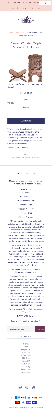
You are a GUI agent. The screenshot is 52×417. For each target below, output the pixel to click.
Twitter (27, 157)
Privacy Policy (26, 372)
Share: (26, 154)
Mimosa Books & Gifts (33, 408)
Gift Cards (26, 358)
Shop (26, 347)
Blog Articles (26, 349)
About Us (26, 352)
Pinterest (37, 157)
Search (26, 344)
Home (11, 32)
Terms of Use (26, 369)
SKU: (26, 99)
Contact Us (26, 361)
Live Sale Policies (26, 355)
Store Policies (26, 364)
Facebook (17, 157)
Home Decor (20, 32)
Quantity (26, 107)
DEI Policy (26, 366)
